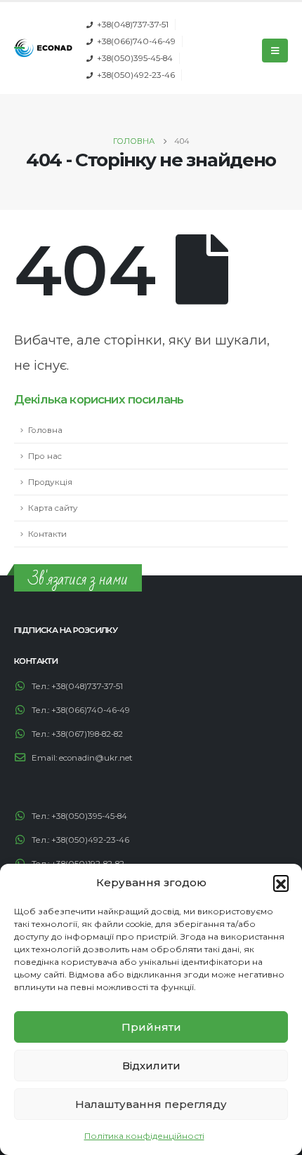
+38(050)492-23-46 (136, 75)
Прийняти (151, 1027)
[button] (281, 883)
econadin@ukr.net (96, 758)
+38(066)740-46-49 (136, 41)
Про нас (45, 456)
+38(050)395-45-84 (135, 58)
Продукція (50, 482)
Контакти (47, 534)
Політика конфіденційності (144, 1135)
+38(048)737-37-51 (133, 24)
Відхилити (151, 1065)
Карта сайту (53, 508)
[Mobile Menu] (275, 50)
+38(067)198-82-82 (87, 734)
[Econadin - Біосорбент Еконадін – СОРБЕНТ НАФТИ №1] (43, 48)
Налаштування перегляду (151, 1104)
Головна (45, 430)
